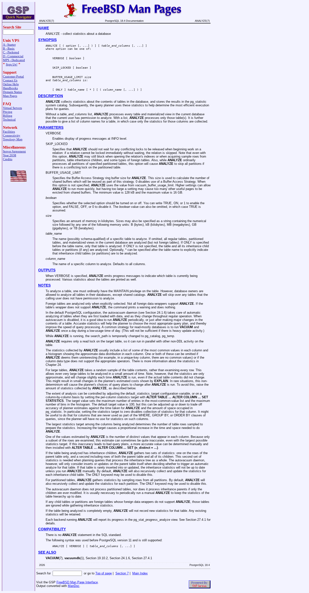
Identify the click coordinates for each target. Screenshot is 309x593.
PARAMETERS (50, 128)
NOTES (44, 285)
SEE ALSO (47, 552)
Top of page (103, 573)
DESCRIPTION (50, 96)
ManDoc (73, 586)
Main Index (140, 573)
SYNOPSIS (47, 40)
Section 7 (122, 573)
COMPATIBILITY (52, 529)
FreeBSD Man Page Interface (77, 582)
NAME (43, 28)
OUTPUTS (47, 270)
